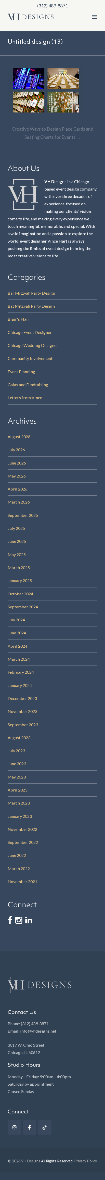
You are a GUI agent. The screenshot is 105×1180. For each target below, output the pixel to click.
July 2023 (16, 750)
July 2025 (16, 528)
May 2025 (17, 554)
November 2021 (22, 881)
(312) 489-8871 (35, 1023)
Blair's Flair (18, 319)
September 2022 (23, 842)
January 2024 (20, 685)
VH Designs (30, 1161)
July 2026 (16, 449)
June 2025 (17, 541)
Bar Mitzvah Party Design (31, 293)
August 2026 (19, 436)
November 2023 (22, 711)
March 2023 (19, 802)
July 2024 (16, 619)
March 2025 (19, 567)
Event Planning (21, 371)
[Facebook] (29, 1127)
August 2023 (19, 737)
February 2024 (21, 672)
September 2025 (23, 515)
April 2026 (17, 488)
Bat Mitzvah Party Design (31, 306)
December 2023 (22, 698)
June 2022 (17, 855)
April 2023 (17, 789)
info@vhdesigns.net (38, 1030)
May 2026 (17, 475)
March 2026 (19, 501)
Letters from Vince (25, 397)
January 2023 (20, 816)
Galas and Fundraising (28, 384)
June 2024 (17, 632)
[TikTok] (44, 1127)
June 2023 (17, 763)
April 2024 (17, 646)
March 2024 (19, 659)
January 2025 (20, 580)
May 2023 (17, 776)
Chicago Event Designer (30, 332)
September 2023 (23, 724)
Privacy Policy (85, 1161)
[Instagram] (14, 1127)
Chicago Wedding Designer (33, 345)
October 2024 (20, 593)
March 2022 (19, 868)
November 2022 (22, 829)
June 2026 (17, 462)
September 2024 (23, 606)
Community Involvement (30, 358)
